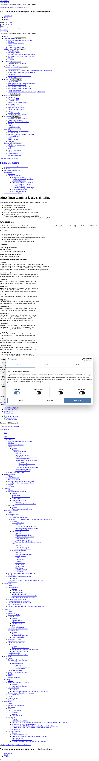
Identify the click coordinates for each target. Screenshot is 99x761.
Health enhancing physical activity (18, 131)
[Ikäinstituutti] (4, 429)
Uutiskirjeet (11, 97)
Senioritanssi (11, 45)
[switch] (38, 392)
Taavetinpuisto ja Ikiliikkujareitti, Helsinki (28, 542)
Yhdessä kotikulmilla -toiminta (17, 63)
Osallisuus (7, 61)
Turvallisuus (11, 74)
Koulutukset (7, 79)
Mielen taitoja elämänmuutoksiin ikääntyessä (21, 54)
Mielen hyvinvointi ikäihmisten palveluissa (21, 56)
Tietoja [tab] (78, 365)
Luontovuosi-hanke (14, 69)
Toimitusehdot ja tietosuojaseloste (18, 114)
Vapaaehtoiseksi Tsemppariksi (21, 497)
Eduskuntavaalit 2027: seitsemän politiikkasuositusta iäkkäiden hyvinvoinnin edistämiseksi (39, 722)
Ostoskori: (9, 158)
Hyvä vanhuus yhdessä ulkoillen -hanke (20, 40)
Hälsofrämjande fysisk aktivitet (17, 118)
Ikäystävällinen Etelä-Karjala (20, 734)
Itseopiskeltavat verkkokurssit (17, 85)
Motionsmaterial (20, 668)
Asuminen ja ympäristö (11, 67)
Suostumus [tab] (20, 365)
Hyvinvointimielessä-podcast (20, 648)
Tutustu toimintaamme (14, 150)
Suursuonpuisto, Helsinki (23, 549)
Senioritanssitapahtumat (19, 181)
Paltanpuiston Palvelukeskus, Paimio (26, 528)
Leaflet (10, 138)
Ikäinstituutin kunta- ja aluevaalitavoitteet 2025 (26, 724)
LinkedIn (14, 420)
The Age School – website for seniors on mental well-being (30, 691)
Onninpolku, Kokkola (22, 530)
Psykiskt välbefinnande (15, 120)
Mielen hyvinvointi (9, 49)
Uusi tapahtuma (20, 186)
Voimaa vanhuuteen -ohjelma (17, 47)
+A (11, 22)
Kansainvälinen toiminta (19, 191)
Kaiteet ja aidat (20, 559)
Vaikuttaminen (12, 152)
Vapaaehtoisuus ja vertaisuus (16, 107)
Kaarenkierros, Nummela (23, 547)
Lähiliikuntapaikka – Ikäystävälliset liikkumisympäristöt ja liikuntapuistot (30, 70)
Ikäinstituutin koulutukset (19, 177)
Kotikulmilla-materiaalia (19, 500)
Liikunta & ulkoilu (9, 38)
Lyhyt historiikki (17, 715)
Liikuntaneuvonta (17, 623)
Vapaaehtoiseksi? (13, 65)
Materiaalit (7, 95)
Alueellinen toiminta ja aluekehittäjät (23, 188)
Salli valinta (49, 400)
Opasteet (18, 561)
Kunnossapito (19, 571)
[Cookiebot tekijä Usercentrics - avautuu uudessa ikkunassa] (83, 359)
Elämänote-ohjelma (17, 738)
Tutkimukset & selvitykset (16, 109)
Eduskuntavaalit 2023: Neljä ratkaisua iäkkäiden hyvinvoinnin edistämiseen (35, 726)
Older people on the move (19, 686)
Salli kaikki (77, 400)
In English (7, 129)
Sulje (5, 433)
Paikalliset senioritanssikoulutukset (22, 179)
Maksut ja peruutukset (14, 90)
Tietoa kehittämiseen (18, 627)
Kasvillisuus (19, 568)
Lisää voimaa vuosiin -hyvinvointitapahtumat (21, 83)
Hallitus (10, 148)
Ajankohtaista (16, 495)
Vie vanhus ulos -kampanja (16, 44)
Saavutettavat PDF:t (14, 99)
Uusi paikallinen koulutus (23, 184)
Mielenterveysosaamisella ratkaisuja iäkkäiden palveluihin (29, 736)
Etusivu (6, 36)
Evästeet (16, 426)
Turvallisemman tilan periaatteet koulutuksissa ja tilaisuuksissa (26, 92)
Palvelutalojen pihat (18, 523)
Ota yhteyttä (11, 147)
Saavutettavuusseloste (6, 426)
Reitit (13, 544)
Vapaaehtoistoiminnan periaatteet (22, 509)
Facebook (14, 416)
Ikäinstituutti (7, 143)
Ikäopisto (10, 58)
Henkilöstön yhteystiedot (11, 408)
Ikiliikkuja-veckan (17, 663)
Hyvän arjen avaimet (14, 53)
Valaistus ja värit (20, 563)
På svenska (7, 116)
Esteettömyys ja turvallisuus (23, 554)
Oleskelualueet (19, 566)
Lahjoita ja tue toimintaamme (16, 145)
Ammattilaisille (16, 498)
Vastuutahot (11, 174)
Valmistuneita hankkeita (15, 155)
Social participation (13, 136)
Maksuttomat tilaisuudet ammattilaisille (19, 88)
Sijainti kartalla (8, 411)
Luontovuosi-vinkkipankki (20, 517)
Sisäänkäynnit (19, 564)
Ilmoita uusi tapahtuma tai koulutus (22, 182)
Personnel (11, 141)
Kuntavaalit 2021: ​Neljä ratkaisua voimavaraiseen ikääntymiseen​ (31, 728)
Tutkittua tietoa (12, 77)
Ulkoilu (14, 625)
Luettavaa (11, 59)
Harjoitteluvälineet (21, 570)
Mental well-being (13, 132)
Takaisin (10, 439)
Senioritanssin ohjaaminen (20, 189)
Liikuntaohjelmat (17, 620)
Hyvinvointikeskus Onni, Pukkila (25, 526)
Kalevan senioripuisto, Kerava (24, 537)
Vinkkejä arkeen (17, 634)
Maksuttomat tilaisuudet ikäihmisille (19, 86)
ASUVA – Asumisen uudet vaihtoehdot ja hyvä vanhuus (29, 741)
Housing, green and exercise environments (21, 134)
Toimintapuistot (16, 531)
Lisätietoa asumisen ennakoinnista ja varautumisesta (27, 580)
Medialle (6, 19)
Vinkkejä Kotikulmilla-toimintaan (25, 504)
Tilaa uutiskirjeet (9, 413)
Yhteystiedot (8, 16)
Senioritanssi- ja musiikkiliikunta (18, 102)
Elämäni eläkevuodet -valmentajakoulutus (24, 596)
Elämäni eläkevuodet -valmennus (22, 740)
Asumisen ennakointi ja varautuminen (19, 76)
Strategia (14, 714)
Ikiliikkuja (11, 42)
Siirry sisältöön (4, 1)
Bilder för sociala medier (22, 667)
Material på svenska (14, 113)
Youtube (13, 418)
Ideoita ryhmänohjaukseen (20, 636)
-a (8, 22)
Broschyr (10, 123)
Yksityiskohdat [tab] (49, 365)
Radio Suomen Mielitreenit (20, 651)
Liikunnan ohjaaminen (18, 622)
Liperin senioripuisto (21, 538)
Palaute (6, 17)
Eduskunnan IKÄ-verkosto (20, 721)
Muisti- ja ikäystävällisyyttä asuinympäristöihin (22, 72)
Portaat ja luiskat (20, 556)
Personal (10, 125)
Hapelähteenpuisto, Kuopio (23, 535)
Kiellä (21, 400)
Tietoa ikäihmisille (13, 51)
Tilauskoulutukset (13, 81)
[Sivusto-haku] (19, 28)
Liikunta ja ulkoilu (13, 101)
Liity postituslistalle (14, 93)
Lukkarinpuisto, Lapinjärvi (23, 540)
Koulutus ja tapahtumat (15, 175)
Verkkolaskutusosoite (10, 409)
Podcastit (10, 111)
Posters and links (13, 139)
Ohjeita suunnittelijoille (19, 550)
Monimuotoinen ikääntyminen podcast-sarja (25, 649)
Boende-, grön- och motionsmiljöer (18, 122)
